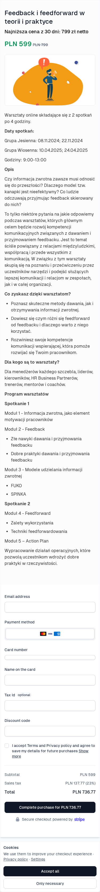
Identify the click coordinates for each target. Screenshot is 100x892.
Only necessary (50, 883)
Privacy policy (15, 859)
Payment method (20, 622)
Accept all (50, 871)
